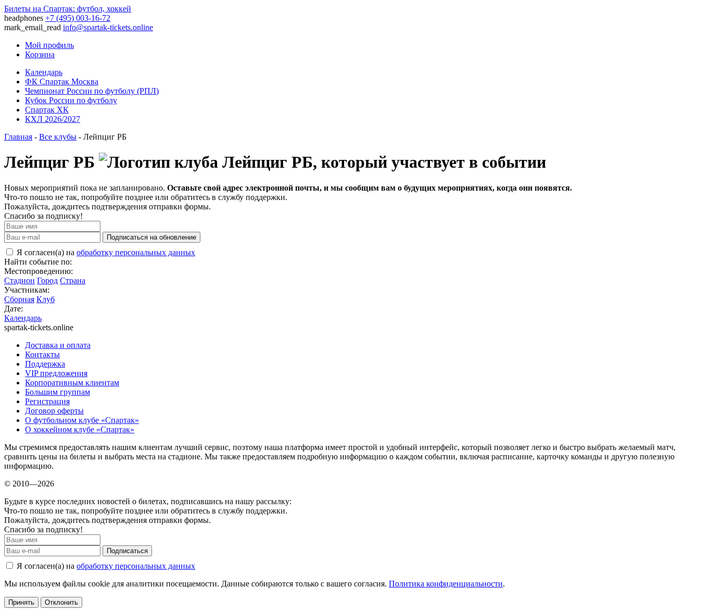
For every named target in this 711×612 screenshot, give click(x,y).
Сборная (19, 299)
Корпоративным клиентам (72, 382)
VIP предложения (56, 373)
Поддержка (45, 363)
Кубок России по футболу (71, 100)
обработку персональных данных (136, 252)
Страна (72, 280)
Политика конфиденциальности (446, 583)
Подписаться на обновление (151, 237)
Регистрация (47, 401)
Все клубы (58, 136)
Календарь (43, 72)
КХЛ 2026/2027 (52, 119)
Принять (21, 602)
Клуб (45, 299)
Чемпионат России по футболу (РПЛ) (92, 90)
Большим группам (57, 392)
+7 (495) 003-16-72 (77, 18)
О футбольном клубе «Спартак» (82, 420)
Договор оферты (54, 410)
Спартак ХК (47, 109)
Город (47, 280)
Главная (18, 136)
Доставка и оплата (58, 345)
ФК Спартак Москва (61, 81)
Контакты (42, 354)
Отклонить (61, 602)
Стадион (19, 280)
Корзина (40, 54)
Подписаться (127, 551)
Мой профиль (49, 45)
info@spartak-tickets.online (108, 27)
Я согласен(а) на (105, 252)
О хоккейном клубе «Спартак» (79, 429)
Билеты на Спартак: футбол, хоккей (67, 8)
